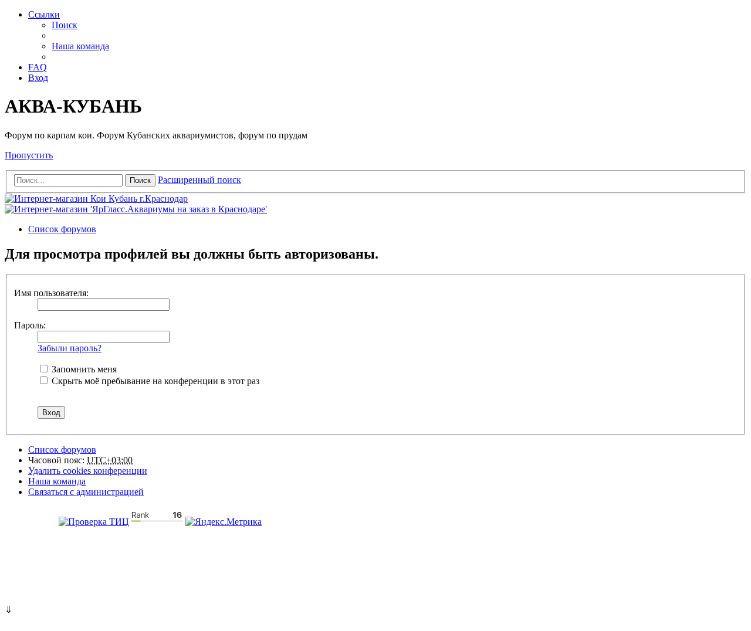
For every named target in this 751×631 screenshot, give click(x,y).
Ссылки (44, 14)
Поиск (140, 180)
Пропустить (29, 155)
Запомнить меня (83, 369)
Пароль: (30, 325)
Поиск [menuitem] (64, 25)
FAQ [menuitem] (37, 67)
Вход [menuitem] (38, 78)
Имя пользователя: (51, 293)
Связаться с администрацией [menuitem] (86, 492)
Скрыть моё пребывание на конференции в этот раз (154, 381)
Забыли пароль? (70, 348)
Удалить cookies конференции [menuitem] (87, 471)
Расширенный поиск (199, 180)
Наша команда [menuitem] (80, 46)
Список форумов (62, 449)
